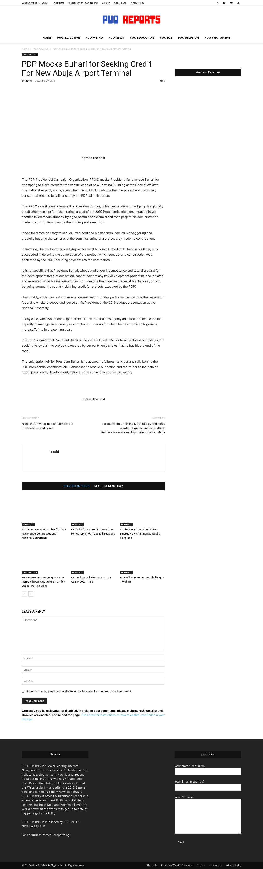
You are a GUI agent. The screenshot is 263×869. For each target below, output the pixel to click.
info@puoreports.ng (55, 835)
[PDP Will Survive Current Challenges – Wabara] (142, 558)
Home (25, 49)
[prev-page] (24, 594)
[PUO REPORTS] (131, 19)
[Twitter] (238, 3)
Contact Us (120, 2)
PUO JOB (166, 37)
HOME (47, 37)
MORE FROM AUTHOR (108, 486)
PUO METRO (94, 37)
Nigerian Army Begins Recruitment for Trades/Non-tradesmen (47, 426)
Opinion (106, 2)
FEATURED (28, 524)
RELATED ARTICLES (76, 486)
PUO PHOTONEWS (218, 37)
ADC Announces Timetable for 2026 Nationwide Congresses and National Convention (44, 533)
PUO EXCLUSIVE (68, 37)
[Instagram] (224, 3)
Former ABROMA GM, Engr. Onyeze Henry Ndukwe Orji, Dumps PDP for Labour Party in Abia (43, 581)
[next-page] (30, 594)
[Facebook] (218, 3)
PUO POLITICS (41, 49)
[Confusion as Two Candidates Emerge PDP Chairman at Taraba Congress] (142, 510)
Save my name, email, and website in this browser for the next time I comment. (79, 691)
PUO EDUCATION (142, 37)
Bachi (28, 80)
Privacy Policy (137, 2)
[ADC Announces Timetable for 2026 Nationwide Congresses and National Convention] (44, 510)
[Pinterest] (101, 166)
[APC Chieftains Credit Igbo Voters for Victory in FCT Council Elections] (93, 510)
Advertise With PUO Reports (83, 2)
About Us (59, 2)
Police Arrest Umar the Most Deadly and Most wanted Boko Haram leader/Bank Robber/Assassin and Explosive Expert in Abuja (133, 428)
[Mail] (231, 3)
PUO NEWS (116, 37)
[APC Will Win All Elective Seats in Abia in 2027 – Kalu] (93, 558)
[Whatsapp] (117, 166)
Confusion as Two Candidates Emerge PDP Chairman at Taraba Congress (140, 533)
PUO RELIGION (188, 37)
